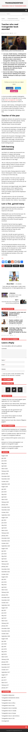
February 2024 (5, 533)
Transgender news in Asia (8, 705)
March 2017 (5, 682)
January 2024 (5, 535)
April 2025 (4, 497)
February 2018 (5, 659)
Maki (12, 33)
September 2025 (6, 484)
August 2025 (5, 486)
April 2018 (4, 654)
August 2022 (5, 577)
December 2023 (6, 538)
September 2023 (6, 546)
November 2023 (6, 541)
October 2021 (5, 602)
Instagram (14, 91)
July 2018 (4, 646)
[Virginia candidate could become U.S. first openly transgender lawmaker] (5, 321)
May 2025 (4, 494)
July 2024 (4, 520)
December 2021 (6, 597)
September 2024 (6, 515)
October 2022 (5, 574)
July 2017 (4, 677)
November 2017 (6, 667)
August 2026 (5, 455)
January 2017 (5, 687)
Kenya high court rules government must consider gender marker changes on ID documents (12, 411)
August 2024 (5, 517)
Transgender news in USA (8, 718)
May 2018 (4, 651)
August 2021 (5, 608)
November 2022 (6, 571)
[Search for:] (14, 14)
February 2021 (5, 623)
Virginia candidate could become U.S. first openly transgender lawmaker (16, 321)
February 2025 (5, 502)
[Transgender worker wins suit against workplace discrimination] (5, 314)
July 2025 (4, 489)
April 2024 (4, 528)
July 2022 (4, 579)
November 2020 (6, 631)
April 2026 (4, 466)
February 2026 (5, 471)
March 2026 (5, 468)
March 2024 (5, 530)
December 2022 (6, 569)
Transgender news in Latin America (10, 716)
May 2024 (4, 525)
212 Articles (18, 284)
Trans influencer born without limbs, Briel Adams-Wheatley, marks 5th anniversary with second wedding (14, 405)
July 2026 (4, 458)
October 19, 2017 (13, 324)
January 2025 (5, 504)
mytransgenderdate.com (19, 288)
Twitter (17, 88)
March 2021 (5, 620)
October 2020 (5, 633)
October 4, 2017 (6, 335)
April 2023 (4, 559)
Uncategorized (5, 721)
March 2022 (5, 589)
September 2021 (6, 605)
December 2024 (6, 507)
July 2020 (4, 641)
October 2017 (5, 669)
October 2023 (5, 543)
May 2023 (4, 556)
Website (4, 369)
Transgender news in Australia (9, 708)
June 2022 (4, 582)
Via (2, 258)
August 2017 (5, 675)
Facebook (9, 88)
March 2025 (5, 499)
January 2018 (5, 662)
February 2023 (5, 564)
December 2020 (6, 628)
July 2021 (4, 610)
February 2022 (5, 592)
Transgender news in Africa (8, 703)
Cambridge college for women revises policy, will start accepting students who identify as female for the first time (17, 330)
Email (3, 364)
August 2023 (5, 548)
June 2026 (4, 461)
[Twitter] (14, 389)
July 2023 (4, 551)
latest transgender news (11, 100)
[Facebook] (8, 389)
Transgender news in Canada (9, 710)
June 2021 (4, 613)
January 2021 (5, 626)
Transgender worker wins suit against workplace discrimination (17, 314)
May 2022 (4, 584)
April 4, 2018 (12, 317)
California (8, 265)
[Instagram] (20, 389)
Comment (4, 348)
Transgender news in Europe (9, 713)
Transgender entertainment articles (10, 697)
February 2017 (5, 685)
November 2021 (6, 600)
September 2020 (6, 636)
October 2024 (5, 512)
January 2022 (5, 595)
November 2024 (6, 510)
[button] (26, 10)
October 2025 (5, 481)
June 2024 (4, 522)
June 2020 (4, 644)
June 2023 (4, 553)
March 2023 (5, 561)
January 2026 (5, 473)
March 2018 (5, 656)
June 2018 (4, 649)
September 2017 (6, 672)
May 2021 (4, 615)
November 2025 (6, 479)
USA (22, 265)
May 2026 (4, 463)
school (16, 265)
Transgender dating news (8, 695)
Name (3, 360)
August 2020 (5, 638)
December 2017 (6, 664)
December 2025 (6, 476)
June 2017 (4, 680)
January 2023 (5, 566)
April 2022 (4, 587)
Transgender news (6, 700)
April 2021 (4, 618)
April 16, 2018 (6, 33)
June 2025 (4, 491)
